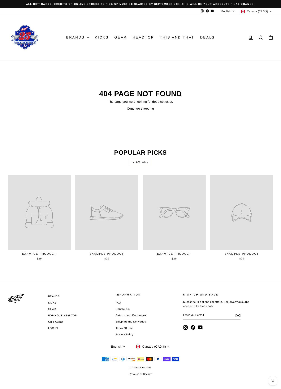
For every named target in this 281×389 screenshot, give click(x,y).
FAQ (118, 302)
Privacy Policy (124, 334)
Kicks (102, 37)
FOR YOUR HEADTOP (62, 315)
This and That (177, 37)
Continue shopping (140, 108)
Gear (120, 37)
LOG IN (53, 328)
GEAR (52, 309)
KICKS (52, 302)
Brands (76, 37)
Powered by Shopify (140, 374)
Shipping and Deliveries (131, 321)
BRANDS (53, 296)
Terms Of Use (124, 328)
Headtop (143, 37)
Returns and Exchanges (131, 315)
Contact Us (123, 309)
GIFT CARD (55, 321)
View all (141, 162)
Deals (207, 37)
